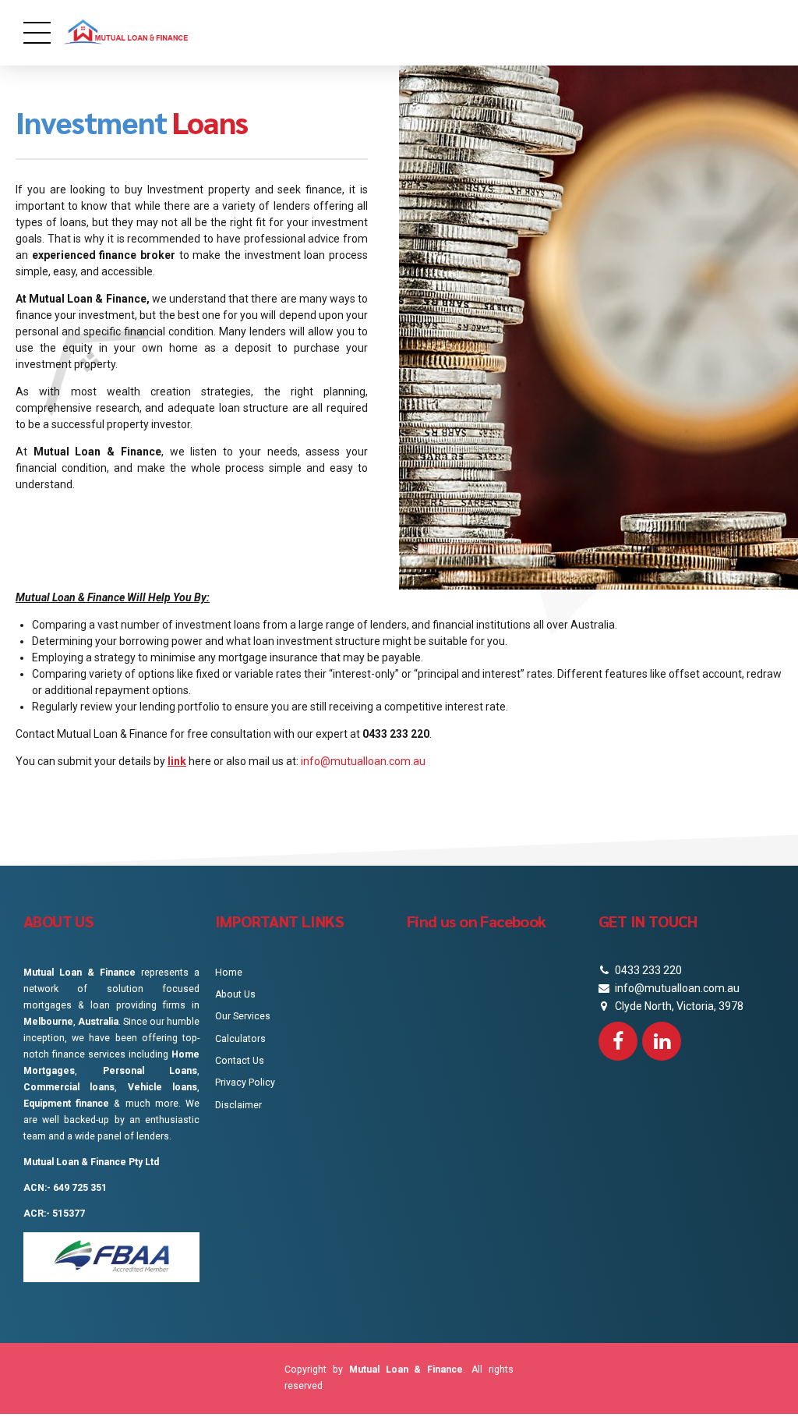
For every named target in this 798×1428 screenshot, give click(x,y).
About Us (235, 994)
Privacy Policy (245, 1082)
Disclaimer (238, 1105)
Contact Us (239, 1060)
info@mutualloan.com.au (363, 761)
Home (228, 972)
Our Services (242, 1016)
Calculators (240, 1038)
